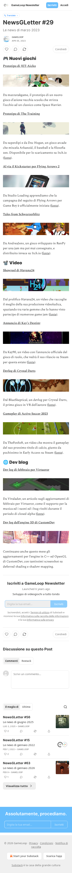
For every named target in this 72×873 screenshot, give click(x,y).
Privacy (33, 843)
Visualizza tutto (17, 786)
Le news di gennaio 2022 (19, 745)
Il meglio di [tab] (11, 707)
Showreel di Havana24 (18, 270)
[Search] (65, 707)
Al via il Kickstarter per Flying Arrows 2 (31, 166)
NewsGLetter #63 (16, 763)
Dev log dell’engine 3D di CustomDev (29, 522)
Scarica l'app (54, 856)
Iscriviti (52, 5)
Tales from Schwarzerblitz (21, 214)
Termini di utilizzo (39, 612)
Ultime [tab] (26, 707)
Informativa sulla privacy (40, 619)
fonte (7, 157)
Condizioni (46, 843)
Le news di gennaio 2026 (19, 768)
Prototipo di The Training (21, 113)
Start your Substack (26, 856)
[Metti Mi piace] (6, 49)
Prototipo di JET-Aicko (19, 66)
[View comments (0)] (15, 49)
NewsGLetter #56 (16, 717)
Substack (17, 865)
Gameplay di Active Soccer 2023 (25, 413)
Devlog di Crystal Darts (19, 370)
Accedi (64, 5)
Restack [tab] (26, 661)
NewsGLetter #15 (16, 740)
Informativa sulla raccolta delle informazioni (44, 616)
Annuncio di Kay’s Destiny (21, 323)
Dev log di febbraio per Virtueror (26, 469)
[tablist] (18, 661)
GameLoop (18, 37)
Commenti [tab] (11, 661)
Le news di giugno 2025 (18, 722)
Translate (11, 15)
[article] (36, 724)
